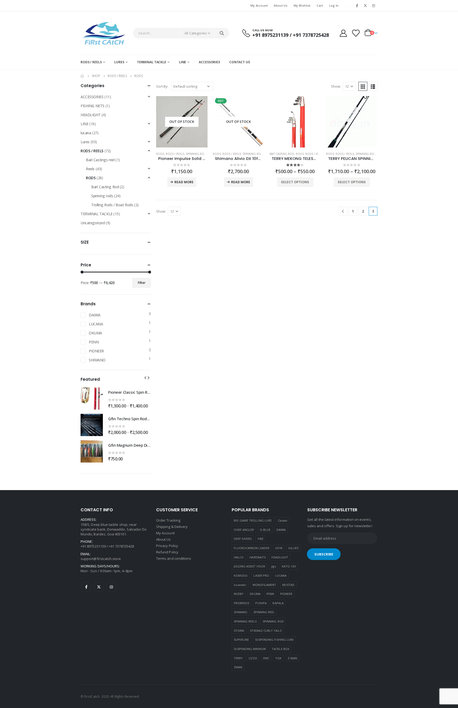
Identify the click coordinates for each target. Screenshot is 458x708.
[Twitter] (365, 5)
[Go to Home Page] (82, 76)
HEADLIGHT (90, 114)
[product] (295, 121)
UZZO (253, 658)
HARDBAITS (257, 557)
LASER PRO (261, 575)
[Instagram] (373, 5)
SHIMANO (97, 359)
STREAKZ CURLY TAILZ (265, 631)
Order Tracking (168, 520)
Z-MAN (292, 658)
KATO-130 (289, 566)
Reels (90, 168)
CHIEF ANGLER (244, 530)
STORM (239, 631)
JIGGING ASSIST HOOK (249, 566)
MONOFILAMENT (264, 585)
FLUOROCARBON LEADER (251, 548)
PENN (94, 341)
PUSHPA (261, 603)
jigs (273, 566)
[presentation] (145, 377)
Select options (295, 182)
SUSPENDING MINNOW (250, 649)
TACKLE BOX (280, 649)
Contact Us (239, 62)
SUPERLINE (241, 640)
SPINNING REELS (245, 621)
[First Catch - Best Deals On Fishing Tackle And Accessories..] (105, 33)
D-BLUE (265, 530)
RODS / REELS (91, 62)
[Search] (221, 33)
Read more (183, 182)
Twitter (99, 587)
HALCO (239, 557)
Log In (334, 5)
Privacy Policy (167, 545)
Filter (142, 282)
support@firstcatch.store (101, 558)
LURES (119, 62)
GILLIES (293, 548)
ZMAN (238, 667)
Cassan (282, 520)
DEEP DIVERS (243, 539)
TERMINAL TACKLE (151, 62)
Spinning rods (197, 154)
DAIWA (94, 314)
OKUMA (95, 332)
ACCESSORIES (209, 62)
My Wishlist (302, 5)
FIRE (260, 539)
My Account (259, 5)
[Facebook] (357, 5)
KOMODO (241, 575)
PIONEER (96, 350)
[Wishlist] (355, 33)
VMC (266, 658)
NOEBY (239, 594)
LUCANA (96, 323)
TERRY (238, 658)
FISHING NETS (92, 105)
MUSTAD (288, 585)
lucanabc (240, 585)
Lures (85, 141)
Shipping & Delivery (172, 526)
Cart (320, 5)
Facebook (86, 587)
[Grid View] (362, 86)
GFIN (278, 548)
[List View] (372, 86)
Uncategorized (93, 222)
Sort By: (162, 86)
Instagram (111, 587)
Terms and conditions (173, 558)
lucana (86, 132)
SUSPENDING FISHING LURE (274, 640)
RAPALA (277, 603)
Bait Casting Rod (282, 154)
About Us (280, 5)
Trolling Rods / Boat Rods (112, 204)
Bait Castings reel (100, 159)
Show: (336, 86)
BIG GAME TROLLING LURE (253, 520)
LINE (182, 62)
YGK (278, 658)
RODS (160, 154)
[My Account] (343, 33)
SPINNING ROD (273, 621)
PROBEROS (241, 603)
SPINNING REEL (264, 612)
